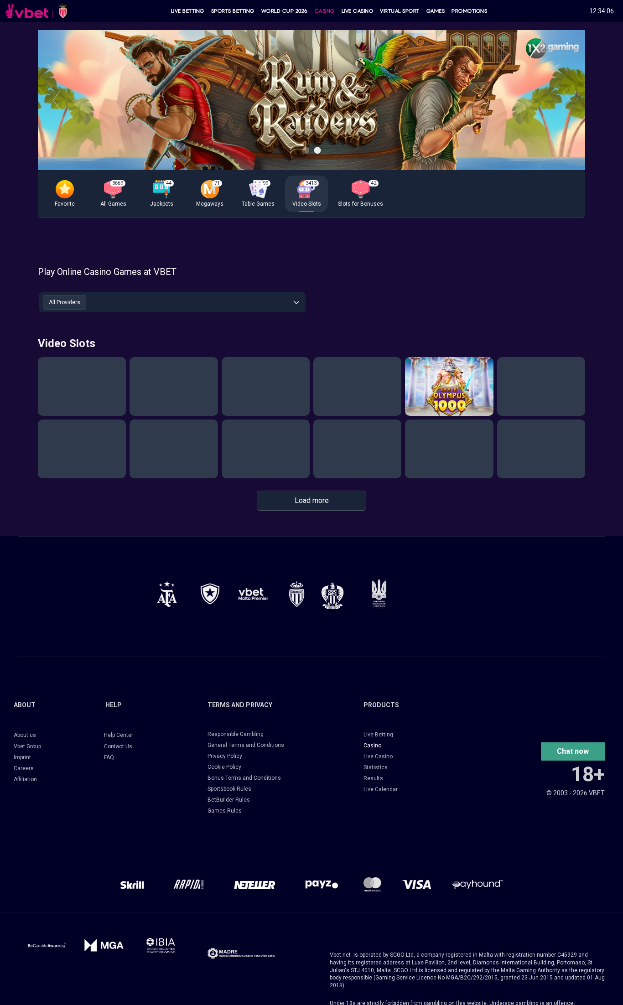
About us (25, 735)
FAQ (109, 757)
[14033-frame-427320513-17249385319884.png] (241, 953)
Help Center (118, 735)
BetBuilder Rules (229, 800)
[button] (64, 194)
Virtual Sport (400, 11)
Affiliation (25, 779)
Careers (24, 768)
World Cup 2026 (284, 11)
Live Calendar (380, 789)
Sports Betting (232, 11)
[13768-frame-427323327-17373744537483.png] (167, 594)
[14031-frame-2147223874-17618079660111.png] (160, 945)
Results (373, 778)
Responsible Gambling (236, 734)
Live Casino (358, 11)
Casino (325, 11)
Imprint (22, 757)
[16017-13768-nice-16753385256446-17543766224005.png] (332, 595)
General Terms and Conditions (246, 745)
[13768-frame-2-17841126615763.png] (253, 594)
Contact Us (118, 746)
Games (435, 11)
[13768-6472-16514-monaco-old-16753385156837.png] (297, 594)
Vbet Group (27, 746)
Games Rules (225, 810)
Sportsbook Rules (229, 789)
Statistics (375, 767)
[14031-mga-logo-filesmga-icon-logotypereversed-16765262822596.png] (103, 945)
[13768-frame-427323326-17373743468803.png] (210, 594)
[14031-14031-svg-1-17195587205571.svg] (46, 945)
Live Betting (187, 11)
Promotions (469, 11)
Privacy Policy (225, 756)
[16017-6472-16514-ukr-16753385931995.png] (379, 593)
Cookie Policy (224, 767)
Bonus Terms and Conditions (244, 778)
